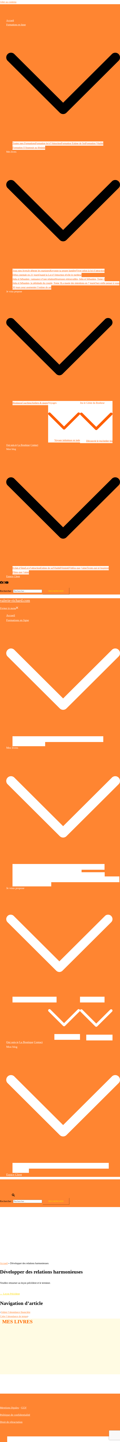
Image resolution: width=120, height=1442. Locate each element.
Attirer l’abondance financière (15, 1312)
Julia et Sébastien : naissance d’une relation (33, 279)
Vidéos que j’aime (78, 568)
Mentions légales (9, 1407)
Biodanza (17, 403)
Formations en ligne (16, 24)
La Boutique (24, 445)
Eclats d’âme (18, 568)
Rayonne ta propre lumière (63, 270)
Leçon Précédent (10, 1293)
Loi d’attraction (32, 568)
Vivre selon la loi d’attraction (90, 270)
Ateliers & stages (39, 403)
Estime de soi (46, 568)
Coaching (26, 403)
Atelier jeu (107, 441)
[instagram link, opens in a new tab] (4, 583)
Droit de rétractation (11, 1422)
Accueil (10, 20)
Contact (34, 445)
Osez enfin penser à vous (107, 283)
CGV (24, 1407)
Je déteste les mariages (39, 270)
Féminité (64, 568)
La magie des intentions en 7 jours (78, 283)
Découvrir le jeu (94, 441)
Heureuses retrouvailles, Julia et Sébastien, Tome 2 (80, 279)
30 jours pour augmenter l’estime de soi (31, 287)
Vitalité (56, 568)
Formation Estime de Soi (73, 143)
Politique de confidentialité (15, 1414)
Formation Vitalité (94, 143)
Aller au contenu (8, 2)
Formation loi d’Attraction (48, 143)
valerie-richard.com (15, 12)
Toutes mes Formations (23, 143)
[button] (9, 1195)
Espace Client (13, 576)
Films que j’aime (20, 572)
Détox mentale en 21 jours (25, 275)
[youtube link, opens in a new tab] (6, 583)
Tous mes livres (20, 270)
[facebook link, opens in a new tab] (1, 583)
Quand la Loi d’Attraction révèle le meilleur (60, 275)
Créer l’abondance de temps (14, 1316)
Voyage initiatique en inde (67, 440)
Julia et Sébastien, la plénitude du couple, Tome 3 (36, 283)
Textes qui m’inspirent (98, 568)
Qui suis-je (11, 445)
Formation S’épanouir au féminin (28, 147)
